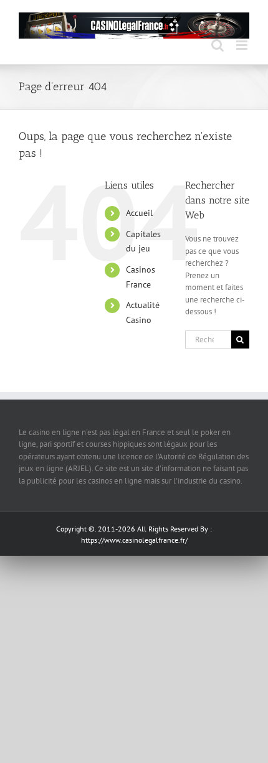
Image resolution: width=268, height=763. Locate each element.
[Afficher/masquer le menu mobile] (242, 45)
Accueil (139, 212)
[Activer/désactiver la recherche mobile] (217, 45)
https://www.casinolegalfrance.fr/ (134, 540)
